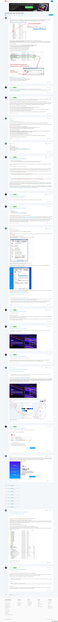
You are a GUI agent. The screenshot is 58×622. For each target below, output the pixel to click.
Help (28, 599)
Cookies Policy (40, 604)
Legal (39, 599)
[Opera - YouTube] (8, 619)
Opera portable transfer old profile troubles (20, 158)
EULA (38, 605)
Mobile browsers (7, 609)
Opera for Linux (7, 605)
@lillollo (11, 145)
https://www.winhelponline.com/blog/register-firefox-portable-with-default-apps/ (22, 187)
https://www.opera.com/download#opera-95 (23, 378)
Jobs (48, 604)
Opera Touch (7, 613)
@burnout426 (13, 118)
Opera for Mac (7, 604)
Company (50, 599)
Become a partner (50, 606)
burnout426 (11, 87)
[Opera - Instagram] (11, 619)
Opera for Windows (8, 603)
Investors (49, 605)
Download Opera (29, 7)
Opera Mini (6, 612)
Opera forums (30, 604)
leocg (12, 594)
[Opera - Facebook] (5, 619)
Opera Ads (19, 605)
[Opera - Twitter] (6, 619)
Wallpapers (19, 604)
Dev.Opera (29, 605)
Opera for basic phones (8, 614)
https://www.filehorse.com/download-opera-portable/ (17, 77)
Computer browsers (7, 601)
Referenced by (9, 485)
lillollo (10, 118)
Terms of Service (40, 606)
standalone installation (21, 99)
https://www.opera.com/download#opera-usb (29, 216)
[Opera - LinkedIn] (9, 619)
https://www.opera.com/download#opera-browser (22, 148)
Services (19, 599)
